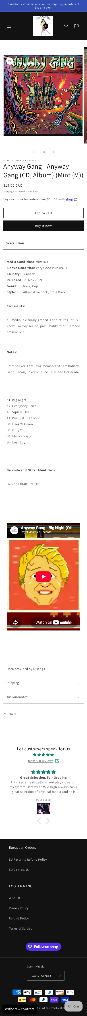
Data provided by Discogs (26, 669)
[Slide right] (53, 152)
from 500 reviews (40, 761)
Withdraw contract (19, 1009)
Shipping (8, 191)
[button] (9, 26)
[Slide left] (34, 152)
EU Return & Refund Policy (28, 859)
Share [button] (12, 714)
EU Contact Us (19, 870)
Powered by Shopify (57, 1007)
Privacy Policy (18, 908)
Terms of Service (20, 928)
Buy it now (43, 226)
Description (15, 243)
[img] (43, 755)
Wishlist (14, 898)
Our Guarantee (17, 697)
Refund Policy (19, 918)
